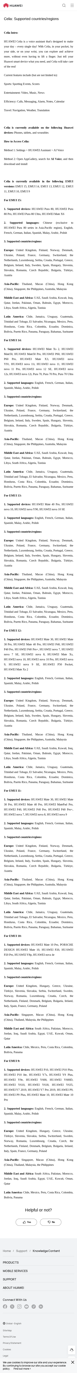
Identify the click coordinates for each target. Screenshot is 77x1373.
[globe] (4, 1323)
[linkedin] (41, 1307)
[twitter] (12, 1307)
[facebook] (5, 1307)
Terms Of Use (9, 1336)
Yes (29, 1222)
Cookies (7, 1349)
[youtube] (26, 1307)
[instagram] (19, 1307)
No (53, 1222)
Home (7, 1251)
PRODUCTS (11, 1262)
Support (21, 1251)
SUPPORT (9, 1279)
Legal (5, 1355)
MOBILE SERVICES (15, 1271)
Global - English (13, 1323)
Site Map (7, 1330)
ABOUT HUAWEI (13, 1288)
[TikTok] (34, 1307)
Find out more (21, 1368)
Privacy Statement (12, 1343)
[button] (64, 5)
